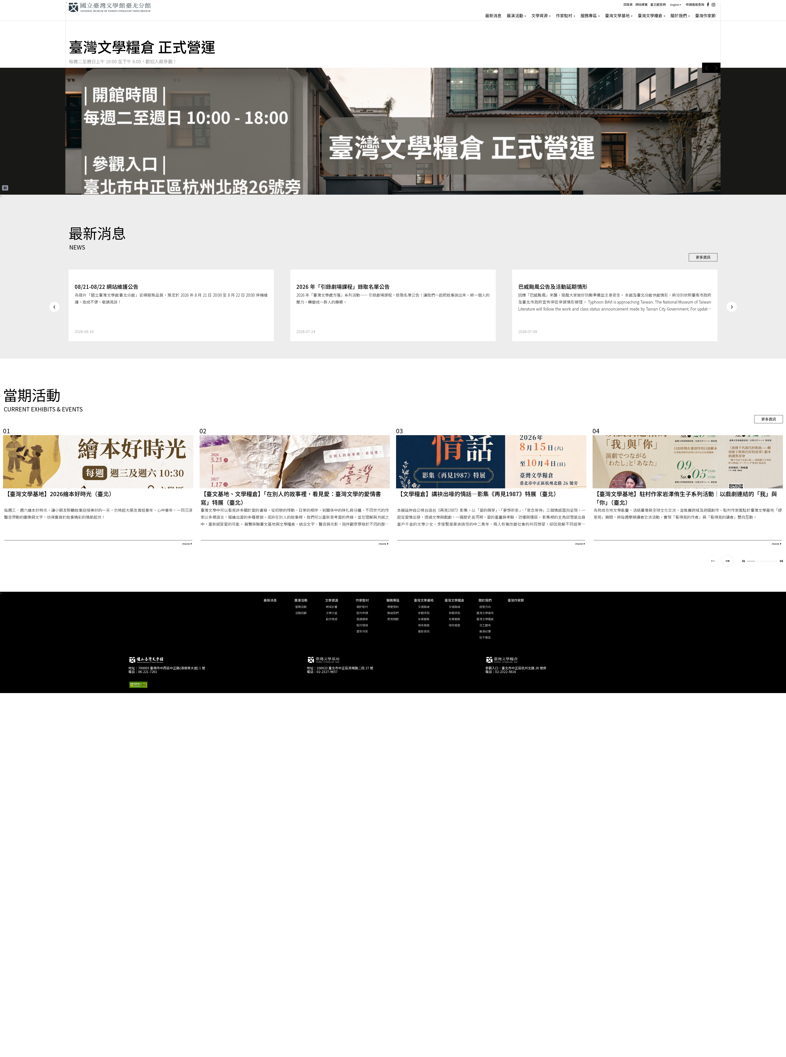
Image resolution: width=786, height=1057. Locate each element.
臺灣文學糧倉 (454, 600)
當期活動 (301, 607)
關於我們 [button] (679, 15)
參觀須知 (423, 613)
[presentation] (54, 307)
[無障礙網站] (138, 684)
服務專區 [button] (589, 15)
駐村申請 (362, 613)
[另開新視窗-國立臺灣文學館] (146, 660)
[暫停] (5, 188)
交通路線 (423, 607)
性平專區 (485, 637)
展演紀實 (485, 631)
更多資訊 (703, 257)
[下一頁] (728, 561)
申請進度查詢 (695, 4)
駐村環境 (362, 625)
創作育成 (331, 619)
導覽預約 (393, 607)
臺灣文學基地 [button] (617, 15)
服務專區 (393, 600)
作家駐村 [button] (564, 15)
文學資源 (331, 600)
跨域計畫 (331, 607)
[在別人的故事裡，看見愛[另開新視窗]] (393, 193)
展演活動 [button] (515, 15)
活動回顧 (301, 613)
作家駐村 (362, 600)
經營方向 (485, 607)
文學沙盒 (331, 613)
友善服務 (423, 619)
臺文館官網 (658, 4)
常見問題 (393, 619)
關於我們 (485, 600)
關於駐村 (362, 607)
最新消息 (493, 15)
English (674, 5)
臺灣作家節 (705, 15)
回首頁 (628, 4)
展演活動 (300, 600)
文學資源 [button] (540, 15)
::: (67, 2)
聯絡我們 (393, 613)
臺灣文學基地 (424, 600)
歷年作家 (362, 631)
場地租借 (423, 625)
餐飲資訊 (423, 631)
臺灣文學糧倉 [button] (650, 15)
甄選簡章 (362, 619)
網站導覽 (641, 4)
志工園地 (485, 625)
